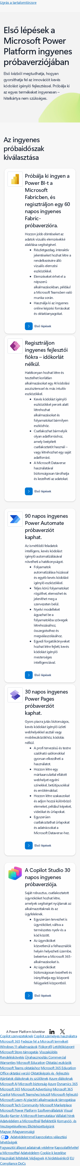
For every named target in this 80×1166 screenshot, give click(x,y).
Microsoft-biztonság (32, 1083)
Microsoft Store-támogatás (19, 1051)
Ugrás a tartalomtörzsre (18, 2)
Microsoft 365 (10, 1041)
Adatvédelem (30, 1152)
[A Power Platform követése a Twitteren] (62, 1031)
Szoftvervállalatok (50, 1110)
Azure (52, 1083)
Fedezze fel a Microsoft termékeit (44, 1041)
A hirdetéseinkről (57, 1158)
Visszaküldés (48, 1051)
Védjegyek (36, 1158)
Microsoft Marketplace (56, 1105)
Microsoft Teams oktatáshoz (20, 1067)
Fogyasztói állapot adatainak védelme (27, 1147)
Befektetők (48, 1120)
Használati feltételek (14, 1158)
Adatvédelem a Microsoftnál (20, 1120)
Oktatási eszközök (59, 1062)
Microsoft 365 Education (58, 1067)
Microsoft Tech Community (19, 1105)
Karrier (15, 1115)
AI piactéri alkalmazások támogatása (49, 1099)
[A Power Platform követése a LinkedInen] (52, 1031)
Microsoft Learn (11, 1099)
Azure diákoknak (61, 1078)
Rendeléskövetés (12, 1057)
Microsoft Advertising (36, 1089)
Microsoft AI (8, 1083)
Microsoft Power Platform (18, 1110)
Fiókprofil (45, 1046)
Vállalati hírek (65, 1115)
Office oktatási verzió (15, 1073)
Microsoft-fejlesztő (64, 1094)
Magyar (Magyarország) (17, 1131)
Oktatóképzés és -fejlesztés (50, 1073)
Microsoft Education (30, 1062)
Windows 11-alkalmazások (19, 1046)
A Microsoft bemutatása (37, 1115)
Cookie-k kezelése (53, 1152)
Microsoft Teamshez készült (30, 1094)
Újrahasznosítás (36, 1057)
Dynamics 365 (67, 1083)
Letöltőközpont (63, 1046)
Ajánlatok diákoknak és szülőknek (24, 1078)
